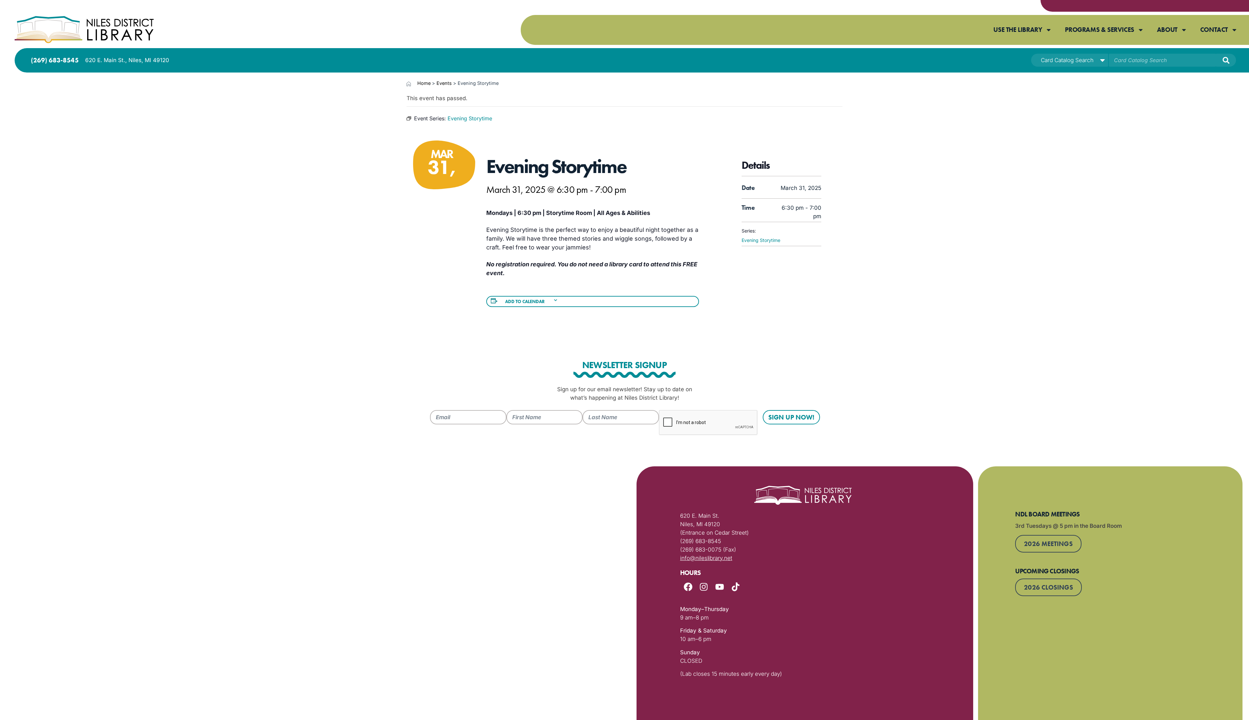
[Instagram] (704, 587)
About (1167, 29)
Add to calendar (525, 301)
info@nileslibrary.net (706, 558)
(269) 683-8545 (55, 60)
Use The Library (1017, 29)
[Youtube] (720, 587)
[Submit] (1226, 60)
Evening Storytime (761, 240)
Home (424, 83)
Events (444, 83)
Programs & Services (1099, 29)
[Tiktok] (736, 587)
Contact (1214, 29)
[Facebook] (688, 587)
